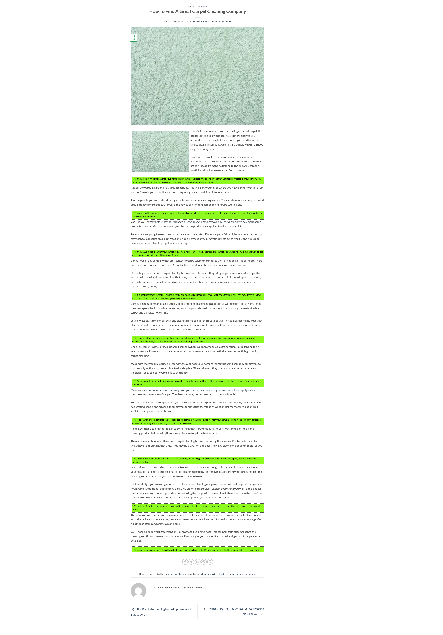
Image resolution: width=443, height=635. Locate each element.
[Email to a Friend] (198, 562)
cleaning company (227, 574)
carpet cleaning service (205, 574)
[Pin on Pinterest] (204, 562)
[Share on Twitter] (191, 562)
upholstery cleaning (246, 574)
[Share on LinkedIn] (210, 562)
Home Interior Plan (197, 6)
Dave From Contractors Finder (214, 21)
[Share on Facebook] (185, 562)
